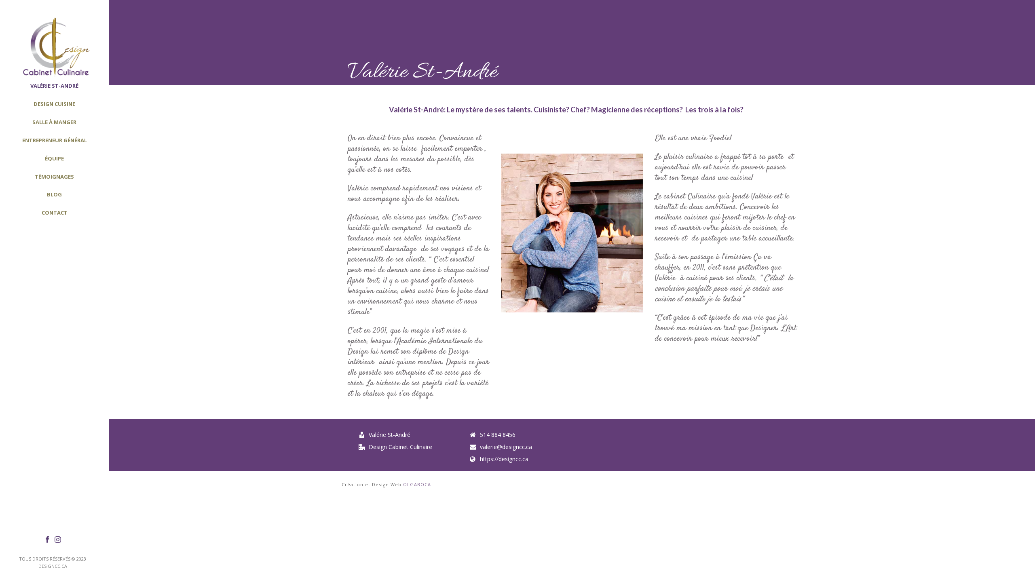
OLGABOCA (417, 484)
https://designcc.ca (504, 459)
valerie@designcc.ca (506, 447)
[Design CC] (54, 46)
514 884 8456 (497, 435)
